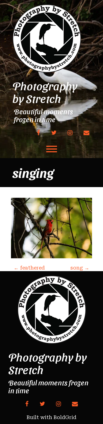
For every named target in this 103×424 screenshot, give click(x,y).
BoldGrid (65, 417)
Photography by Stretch (44, 92)
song (79, 268)
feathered (29, 268)
